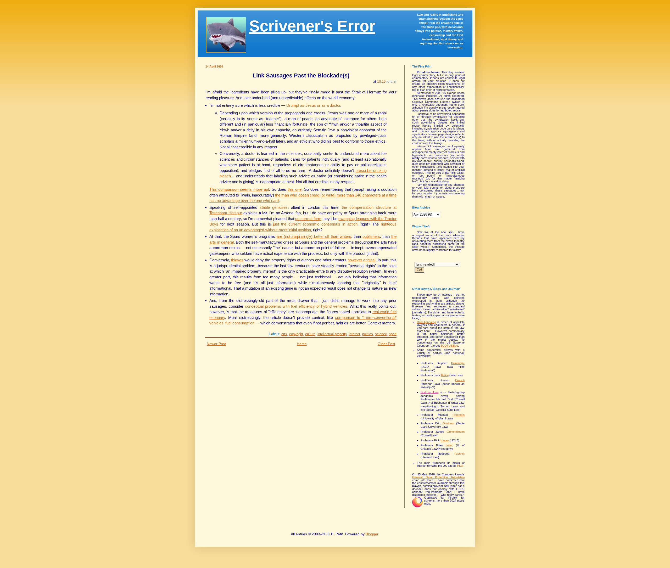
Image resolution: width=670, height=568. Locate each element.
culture (310, 334)
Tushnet (459, 453)
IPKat (459, 465)
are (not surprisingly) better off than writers (314, 236)
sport (393, 334)
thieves (237, 260)
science (381, 334)
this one (295, 189)
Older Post (386, 344)
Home (302, 344)
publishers (371, 236)
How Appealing (426, 322)
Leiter (449, 445)
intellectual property (332, 334)
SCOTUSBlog (449, 345)
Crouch (460, 380)
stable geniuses (274, 207)
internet (354, 334)
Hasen (444, 440)
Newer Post (216, 344)
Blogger (372, 534)
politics (367, 334)
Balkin (445, 375)
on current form (308, 218)
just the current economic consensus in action (315, 224)
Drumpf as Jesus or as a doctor (313, 105)
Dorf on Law (430, 392)
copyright (296, 334)
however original (361, 260)
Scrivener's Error (312, 26)
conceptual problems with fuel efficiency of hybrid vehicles (296, 306)
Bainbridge (458, 363)
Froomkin (459, 414)
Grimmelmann (456, 431)
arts (284, 334)
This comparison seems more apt (239, 189)
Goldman (448, 423)
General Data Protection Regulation (438, 477)
